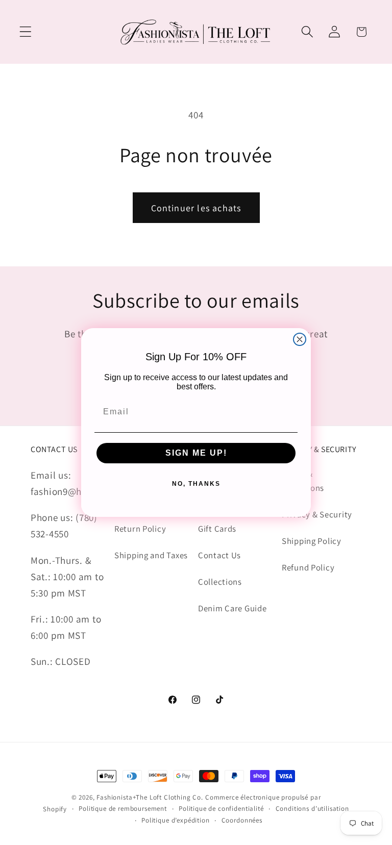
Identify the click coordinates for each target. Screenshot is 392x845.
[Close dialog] (299, 339)
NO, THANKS (196, 483)
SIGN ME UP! (196, 453)
